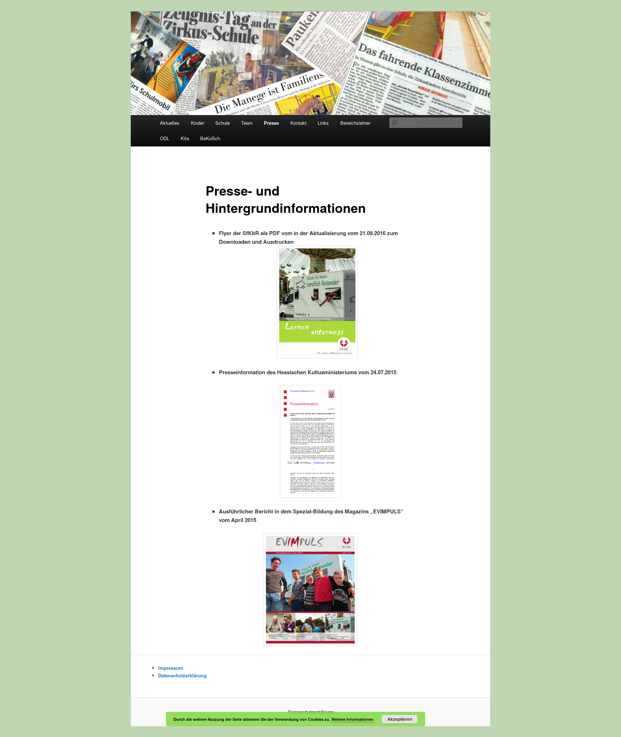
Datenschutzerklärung (182, 675)
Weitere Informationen (352, 719)
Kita (185, 138)
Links (323, 122)
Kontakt (298, 122)
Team (247, 122)
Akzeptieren (399, 719)
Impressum (170, 667)
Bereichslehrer (355, 122)
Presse (271, 122)
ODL (164, 138)
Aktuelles (169, 122)
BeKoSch (210, 138)
